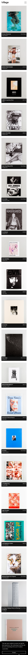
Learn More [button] (5, 648)
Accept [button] (14, 652)
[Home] (5, 2)
